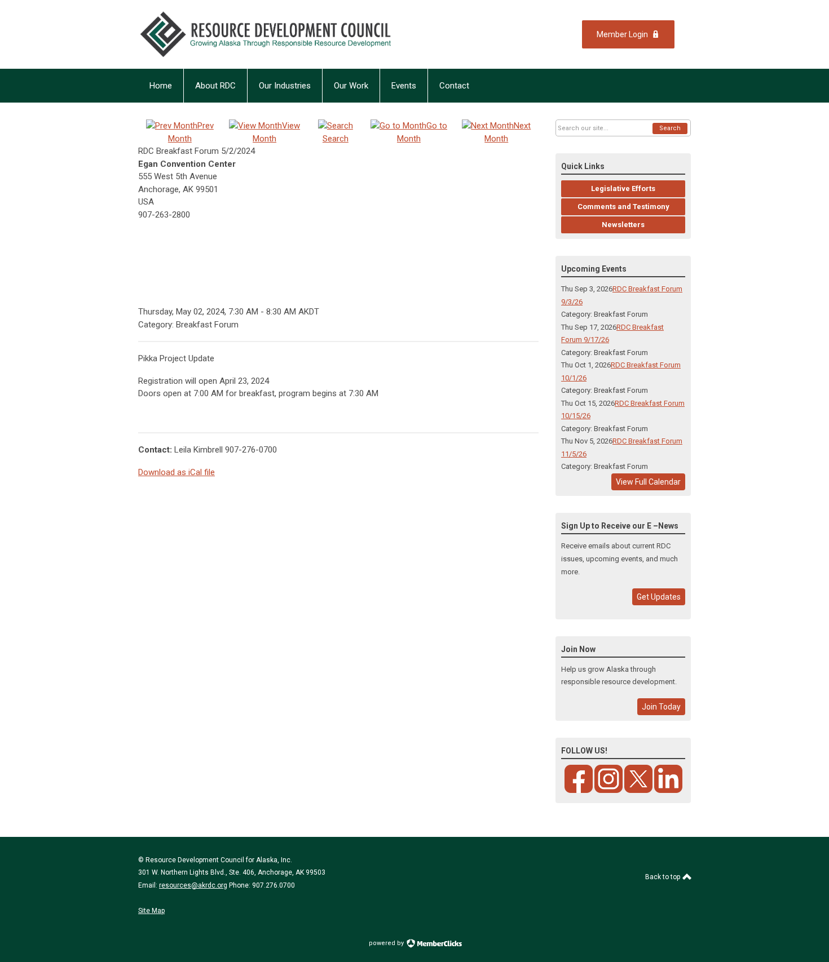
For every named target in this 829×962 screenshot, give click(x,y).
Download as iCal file (176, 472)
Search (670, 128)
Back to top (663, 877)
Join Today (661, 706)
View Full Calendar (648, 481)
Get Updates (659, 596)
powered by (387, 943)
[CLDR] (290, 34)
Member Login (622, 34)
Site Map (151, 911)
